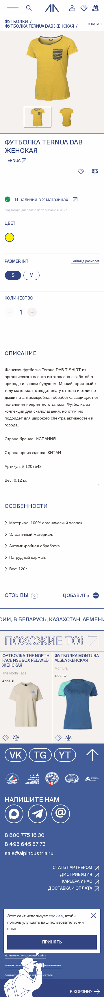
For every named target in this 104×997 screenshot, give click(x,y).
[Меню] (13, 8)
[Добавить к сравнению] (94, 171)
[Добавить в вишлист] (81, 171)
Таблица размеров (85, 261)
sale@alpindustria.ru (29, 853)
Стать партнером (72, 868)
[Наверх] (92, 755)
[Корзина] (95, 8)
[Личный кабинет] (72, 8)
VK (16, 755)
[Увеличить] (32, 312)
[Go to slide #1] (37, 117)
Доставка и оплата (70, 889)
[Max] (14, 814)
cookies (56, 916)
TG (40, 755)
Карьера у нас (77, 882)
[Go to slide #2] (66, 117)
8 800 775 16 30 (24, 835)
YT (65, 755)
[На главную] (52, 8)
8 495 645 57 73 (25, 844)
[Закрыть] (93, 915)
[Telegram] (37, 814)
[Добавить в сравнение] (16, 737)
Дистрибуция (76, 875)
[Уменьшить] (9, 312)
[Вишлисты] (84, 8)
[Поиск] (29, 8)
